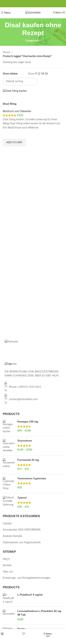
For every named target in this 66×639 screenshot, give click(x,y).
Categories (31, 40)
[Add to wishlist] (7, 134)
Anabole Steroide (12, 536)
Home (6, 52)
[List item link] (33, 387)
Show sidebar (10, 73)
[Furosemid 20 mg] (9, 464)
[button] (14, 142)
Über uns (8, 572)
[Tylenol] (9, 502)
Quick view (7, 151)
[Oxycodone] (9, 446)
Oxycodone (24, 440)
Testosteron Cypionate (31, 478)
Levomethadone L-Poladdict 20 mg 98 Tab (39, 613)
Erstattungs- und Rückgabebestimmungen (26, 578)
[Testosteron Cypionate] (9, 483)
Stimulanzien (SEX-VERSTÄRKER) (22, 530)
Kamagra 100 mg (27, 421)
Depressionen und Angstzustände (22, 542)
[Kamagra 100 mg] (9, 427)
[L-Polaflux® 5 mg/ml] (9, 598)
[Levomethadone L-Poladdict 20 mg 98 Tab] (9, 615)
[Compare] (7, 97)
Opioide (7, 523)
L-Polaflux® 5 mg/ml (30, 594)
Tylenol (22, 497)
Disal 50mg (9, 103)
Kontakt (7, 565)
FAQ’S (6, 559)
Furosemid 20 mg (28, 459)
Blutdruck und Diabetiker (17, 111)
